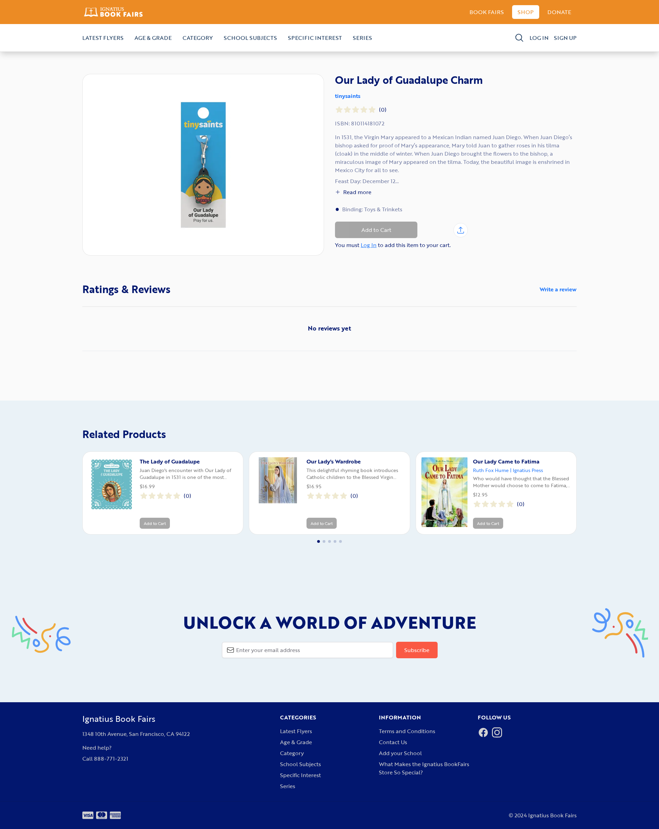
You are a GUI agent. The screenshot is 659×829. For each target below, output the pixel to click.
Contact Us (393, 742)
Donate (559, 12)
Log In (539, 38)
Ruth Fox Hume (491, 470)
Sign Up (565, 38)
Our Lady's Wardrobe (334, 461)
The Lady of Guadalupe (170, 461)
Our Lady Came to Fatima (506, 461)
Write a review (558, 289)
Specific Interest (315, 38)
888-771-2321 (111, 758)
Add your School (400, 753)
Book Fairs (487, 12)
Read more (357, 192)
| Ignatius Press (526, 470)
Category (198, 38)
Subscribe (416, 650)
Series (362, 38)
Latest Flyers (103, 38)
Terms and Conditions (407, 731)
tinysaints (347, 96)
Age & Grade (153, 38)
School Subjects (250, 38)
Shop (526, 12)
